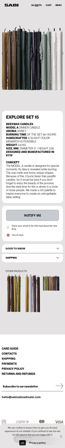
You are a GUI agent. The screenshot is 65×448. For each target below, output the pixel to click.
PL (40, 5)
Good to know (15, 248)
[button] (2, 53)
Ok (22, 442)
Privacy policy (13, 368)
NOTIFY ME (32, 215)
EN (36, 5)
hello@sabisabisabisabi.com (21, 397)
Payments (9, 363)
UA (32, 5)
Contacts (9, 353)
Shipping (11, 257)
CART (49, 5)
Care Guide (10, 348)
